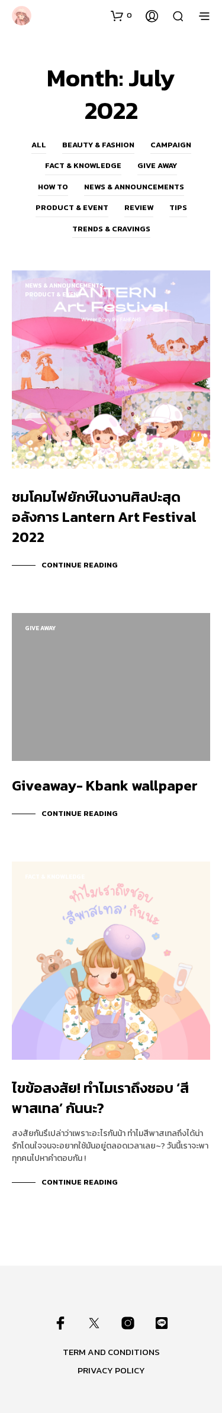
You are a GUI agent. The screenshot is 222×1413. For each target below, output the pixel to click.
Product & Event (72, 207)
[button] (121, 15)
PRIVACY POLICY (111, 1370)
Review (138, 207)
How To (53, 186)
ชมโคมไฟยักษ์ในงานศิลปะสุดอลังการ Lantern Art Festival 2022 (104, 516)
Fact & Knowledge (83, 165)
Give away (157, 165)
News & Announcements (134, 186)
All (38, 144)
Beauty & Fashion (98, 144)
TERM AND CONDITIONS (111, 1352)
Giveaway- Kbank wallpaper (105, 785)
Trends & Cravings (111, 228)
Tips (178, 207)
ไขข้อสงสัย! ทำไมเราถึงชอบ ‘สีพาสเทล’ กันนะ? (100, 1098)
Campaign (170, 144)
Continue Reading (79, 564)
